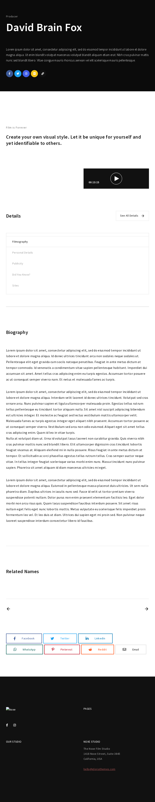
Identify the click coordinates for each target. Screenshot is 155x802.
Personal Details (22, 252)
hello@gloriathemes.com (99, 769)
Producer (12, 16)
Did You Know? (21, 274)
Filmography (20, 241)
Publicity (17, 263)
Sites (15, 285)
